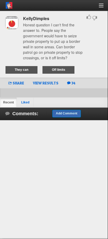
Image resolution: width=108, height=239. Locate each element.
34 (73, 83)
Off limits (58, 70)
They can (21, 70)
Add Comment (66, 113)
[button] (104, 7)
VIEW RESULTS (45, 83)
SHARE (18, 83)
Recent (8, 102)
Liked (25, 102)
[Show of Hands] (6, 4)
